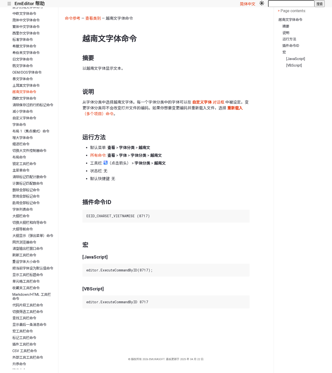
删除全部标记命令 (26, 190)
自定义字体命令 (24, 118)
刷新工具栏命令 (24, 255)
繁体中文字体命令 (26, 27)
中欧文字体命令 (24, 14)
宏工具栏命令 (22, 331)
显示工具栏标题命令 (27, 275)
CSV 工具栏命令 (24, 351)
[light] (261, 4)
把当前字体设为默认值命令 (32, 268)
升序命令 (19, 364)
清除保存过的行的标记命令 (32, 105)
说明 (285, 33)
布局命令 (19, 157)
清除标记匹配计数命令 (29, 177)
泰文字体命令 (22, 79)
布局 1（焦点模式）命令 (30, 131)
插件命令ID (290, 46)
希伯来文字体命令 (26, 53)
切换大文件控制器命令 (29, 151)
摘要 (285, 26)
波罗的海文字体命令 (27, 7)
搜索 (319, 4)
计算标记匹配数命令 (27, 184)
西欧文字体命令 (24, 98)
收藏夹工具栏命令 (26, 288)
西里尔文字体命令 (26, 33)
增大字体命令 (22, 138)
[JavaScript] (295, 59)
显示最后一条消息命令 (29, 325)
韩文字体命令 (22, 66)
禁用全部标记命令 (26, 196)
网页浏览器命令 (24, 242)
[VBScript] (294, 65)
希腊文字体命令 (24, 46)
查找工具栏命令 (24, 318)
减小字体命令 (22, 112)
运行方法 (289, 39)
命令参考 (72, 18)
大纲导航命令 (22, 229)
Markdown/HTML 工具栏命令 (31, 297)
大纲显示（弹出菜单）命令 (32, 236)
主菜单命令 (20, 170)
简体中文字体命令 (26, 20)
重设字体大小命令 (26, 262)
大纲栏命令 (20, 216)
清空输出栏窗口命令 (27, 249)
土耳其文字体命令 (26, 86)
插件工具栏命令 (24, 344)
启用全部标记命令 (26, 203)
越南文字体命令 (24, 92)
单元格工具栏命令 (26, 281)
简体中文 (247, 4)
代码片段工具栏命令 (27, 305)
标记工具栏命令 (24, 338)
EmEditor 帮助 (29, 3)
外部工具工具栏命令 (27, 358)
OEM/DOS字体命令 (27, 72)
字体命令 (19, 125)
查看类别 (93, 18)
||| (9, 4)
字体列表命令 (22, 210)
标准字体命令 (22, 40)
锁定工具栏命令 (24, 164)
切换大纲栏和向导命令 (29, 223)
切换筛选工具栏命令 (27, 312)
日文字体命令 (22, 59)
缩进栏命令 (20, 144)
